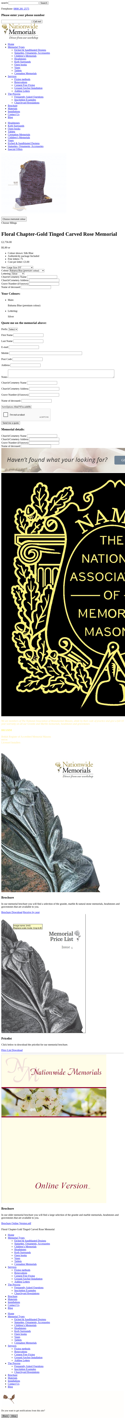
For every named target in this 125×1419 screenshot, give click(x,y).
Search (44, 3)
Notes (4, 377)
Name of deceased (10, 287)
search (4, 2)
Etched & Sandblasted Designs (24, 143)
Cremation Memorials (19, 134)
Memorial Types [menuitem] (16, 47)
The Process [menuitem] (14, 94)
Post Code (6, 359)
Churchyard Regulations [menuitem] (26, 102)
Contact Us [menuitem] (13, 114)
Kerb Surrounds (16, 125)
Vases (11, 140)
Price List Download (12, 1050)
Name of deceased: (11, 400)
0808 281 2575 (21, 8)
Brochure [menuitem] (12, 105)
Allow (13, 1416)
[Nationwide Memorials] (20, 38)
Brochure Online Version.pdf (16, 1223)
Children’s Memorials (19, 137)
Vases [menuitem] (17, 67)
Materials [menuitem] (12, 108)
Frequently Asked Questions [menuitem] (28, 96)
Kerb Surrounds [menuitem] (22, 61)
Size (3, 267)
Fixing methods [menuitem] (22, 79)
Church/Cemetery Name (13, 276)
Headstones (14, 122)
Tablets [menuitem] (18, 70)
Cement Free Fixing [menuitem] (24, 85)
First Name (7, 335)
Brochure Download (11, 912)
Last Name (7, 341)
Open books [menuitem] (20, 64)
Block (5, 1416)
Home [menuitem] (11, 44)
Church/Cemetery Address (14, 280)
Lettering (6, 273)
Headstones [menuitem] (20, 58)
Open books (14, 128)
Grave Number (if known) (14, 283)
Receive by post (31, 912)
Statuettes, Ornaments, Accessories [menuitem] (32, 53)
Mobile (5, 353)
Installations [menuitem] (14, 111)
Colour (4, 270)
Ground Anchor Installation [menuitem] (28, 88)
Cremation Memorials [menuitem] (25, 73)
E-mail (4, 347)
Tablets (11, 131)
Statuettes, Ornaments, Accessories (25, 146)
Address (5, 365)
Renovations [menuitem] (20, 82)
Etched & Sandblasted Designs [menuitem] (30, 50)
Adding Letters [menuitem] (22, 91)
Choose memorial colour (14, 219)
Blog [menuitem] (10, 117)
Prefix (4, 329)
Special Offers (15, 149)
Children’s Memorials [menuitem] (25, 55)
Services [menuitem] (12, 76)
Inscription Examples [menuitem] (25, 99)
